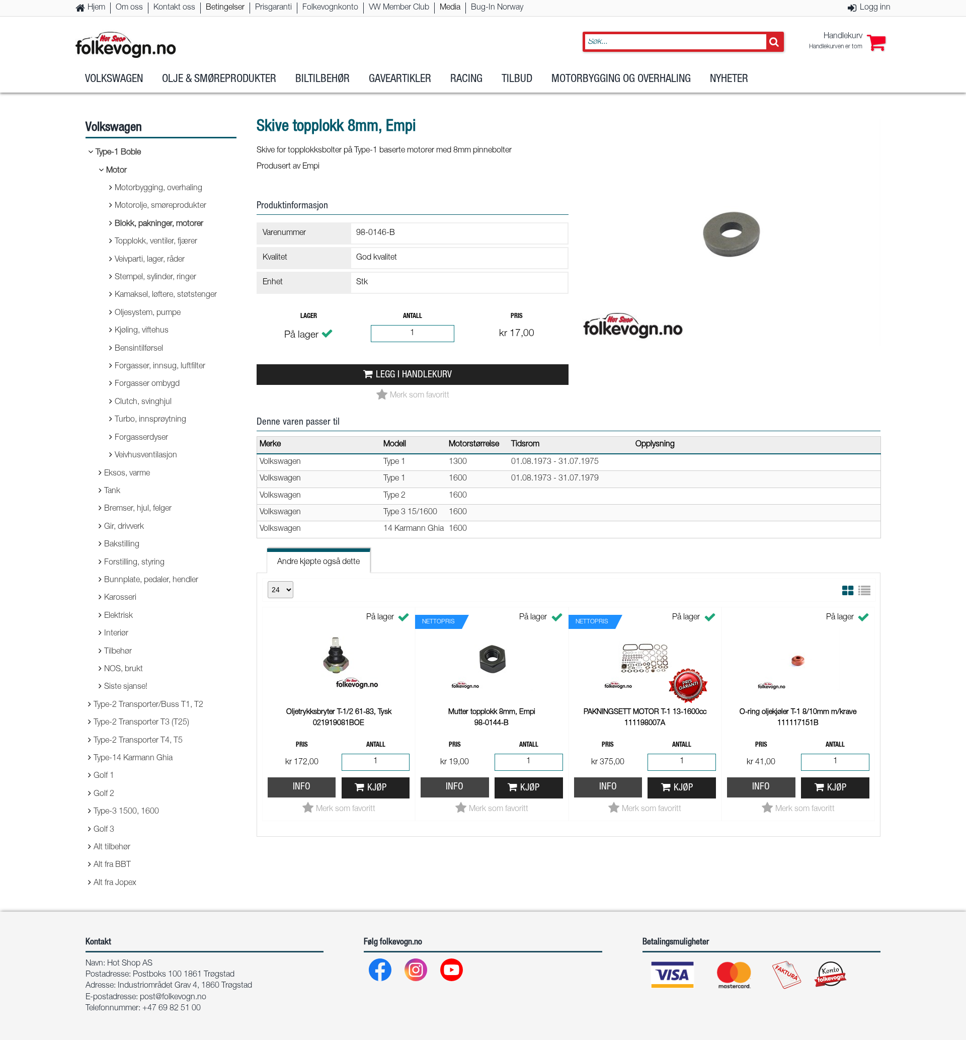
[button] (847, 42)
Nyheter (729, 79)
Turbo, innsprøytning (150, 420)
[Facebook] (380, 972)
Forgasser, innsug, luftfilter (160, 367)
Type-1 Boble (118, 153)
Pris (517, 316)
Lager (308, 316)
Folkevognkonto (330, 8)
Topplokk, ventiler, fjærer (156, 242)
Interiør (116, 634)
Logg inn (875, 8)
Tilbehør (118, 652)
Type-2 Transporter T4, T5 (138, 741)
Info (301, 787)
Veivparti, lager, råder (150, 260)
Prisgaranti (273, 8)
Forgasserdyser (141, 438)
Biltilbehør (322, 79)
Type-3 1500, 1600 (126, 812)
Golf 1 (104, 776)
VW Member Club (399, 8)
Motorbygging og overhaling (621, 79)
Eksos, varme (127, 474)
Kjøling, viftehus (142, 331)
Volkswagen (114, 79)
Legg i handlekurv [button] (414, 375)
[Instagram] (416, 972)
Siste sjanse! (125, 687)
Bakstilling (121, 545)
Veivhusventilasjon (146, 456)
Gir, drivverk (124, 527)
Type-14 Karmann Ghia (133, 759)
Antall (412, 316)
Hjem (96, 8)
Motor (116, 171)
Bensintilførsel (139, 349)
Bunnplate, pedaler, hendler (151, 581)
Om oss (129, 8)
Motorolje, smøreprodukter (160, 206)
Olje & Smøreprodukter (219, 79)
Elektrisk (118, 616)
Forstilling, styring (134, 563)
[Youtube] (452, 972)
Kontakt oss (174, 8)
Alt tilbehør (112, 848)
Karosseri (120, 598)
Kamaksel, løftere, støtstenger (166, 295)
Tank (112, 492)
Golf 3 (104, 830)
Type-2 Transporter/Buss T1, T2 (148, 705)
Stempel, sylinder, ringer (155, 278)
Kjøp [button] (376, 788)
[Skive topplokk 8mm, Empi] (729, 354)
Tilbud (517, 79)
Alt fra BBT (112, 865)
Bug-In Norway (497, 8)
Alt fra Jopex (115, 883)
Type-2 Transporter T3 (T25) (141, 723)
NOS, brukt (123, 670)
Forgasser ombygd (147, 384)
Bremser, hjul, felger (138, 509)
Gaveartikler (400, 79)
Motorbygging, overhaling (158, 189)
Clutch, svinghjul (143, 402)
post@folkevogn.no (173, 998)
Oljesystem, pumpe (148, 313)
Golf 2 (104, 794)
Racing (466, 79)
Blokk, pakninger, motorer (159, 224)
